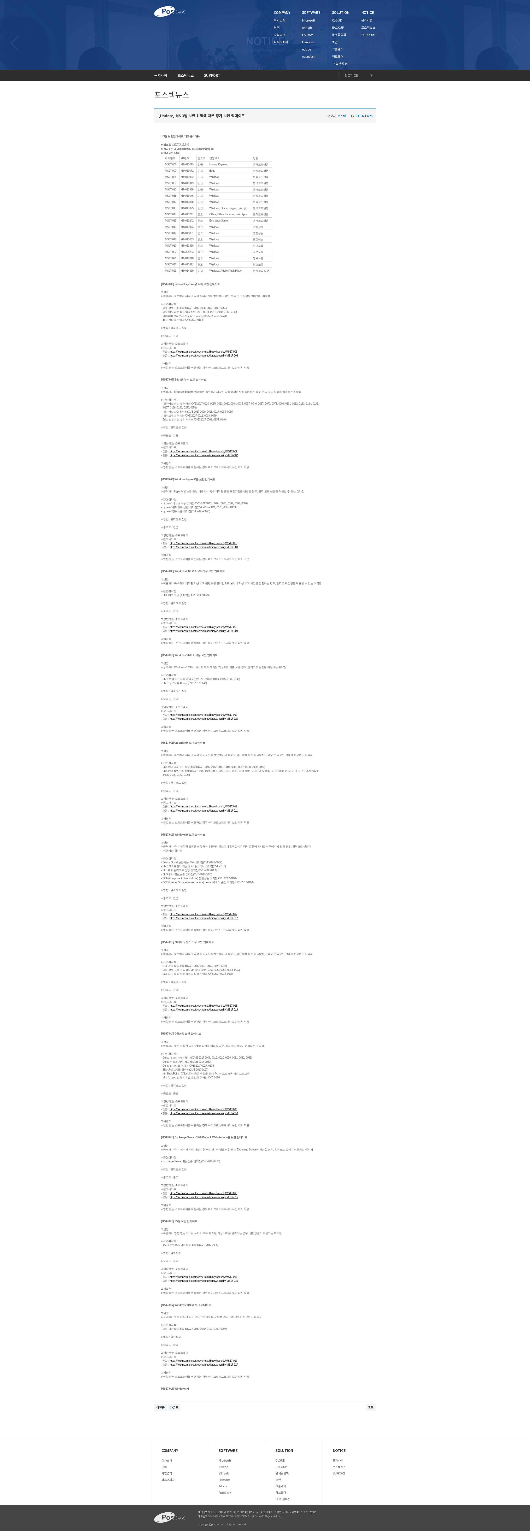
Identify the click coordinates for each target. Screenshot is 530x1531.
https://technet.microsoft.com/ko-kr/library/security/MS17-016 (203, 1276)
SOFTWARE (311, 12)
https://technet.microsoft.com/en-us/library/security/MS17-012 (204, 918)
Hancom (308, 42)
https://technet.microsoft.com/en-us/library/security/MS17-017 (204, 1364)
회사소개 (279, 20)
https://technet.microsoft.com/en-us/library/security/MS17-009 (204, 630)
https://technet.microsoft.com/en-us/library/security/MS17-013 (204, 1009)
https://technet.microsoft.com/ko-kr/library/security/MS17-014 (203, 1109)
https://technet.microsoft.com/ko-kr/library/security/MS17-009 (203, 627)
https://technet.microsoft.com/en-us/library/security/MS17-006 (204, 355)
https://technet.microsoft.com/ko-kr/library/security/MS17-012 (203, 914)
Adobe (306, 49)
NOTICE (367, 12)
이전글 (160, 1407)
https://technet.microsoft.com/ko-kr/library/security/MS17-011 (203, 806)
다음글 (174, 1407)
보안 (335, 42)
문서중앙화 (339, 35)
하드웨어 (337, 56)
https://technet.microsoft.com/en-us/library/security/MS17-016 (204, 1280)
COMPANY (282, 12)
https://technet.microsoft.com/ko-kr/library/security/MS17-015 (203, 1193)
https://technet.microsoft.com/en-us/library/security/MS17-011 (204, 810)
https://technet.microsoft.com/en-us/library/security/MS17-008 (204, 547)
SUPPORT (368, 35)
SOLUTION (341, 12)
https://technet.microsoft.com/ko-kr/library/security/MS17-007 (203, 451)
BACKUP (338, 27)
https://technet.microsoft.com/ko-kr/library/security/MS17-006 (203, 351)
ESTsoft (307, 35)
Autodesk (309, 56)
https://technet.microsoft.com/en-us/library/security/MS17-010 (204, 718)
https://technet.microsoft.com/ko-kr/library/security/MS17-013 (203, 1005)
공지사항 (367, 20)
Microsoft (309, 20)
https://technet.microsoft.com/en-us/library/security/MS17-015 (204, 1197)
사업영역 (279, 35)
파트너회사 (281, 42)
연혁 (276, 27)
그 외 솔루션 (340, 63)
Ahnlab (307, 27)
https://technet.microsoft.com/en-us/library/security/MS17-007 (204, 455)
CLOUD (337, 20)
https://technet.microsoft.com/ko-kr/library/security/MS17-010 (203, 714)
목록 (371, 1407)
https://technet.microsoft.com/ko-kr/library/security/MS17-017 (203, 1360)
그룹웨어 (337, 49)
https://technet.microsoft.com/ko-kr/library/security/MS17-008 (203, 543)
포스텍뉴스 (368, 27)
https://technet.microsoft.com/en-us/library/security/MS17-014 (204, 1113)
